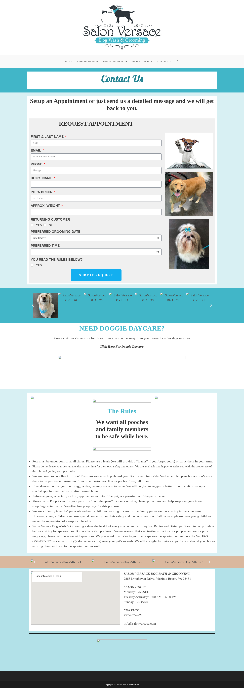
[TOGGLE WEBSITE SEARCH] (177, 61)
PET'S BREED (42, 192)
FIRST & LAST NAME (48, 136)
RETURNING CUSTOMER (50, 219)
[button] (33, 305)
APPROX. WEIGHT (46, 205)
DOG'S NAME (42, 178)
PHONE (37, 164)
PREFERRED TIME (45, 245)
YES (39, 225)
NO (51, 225)
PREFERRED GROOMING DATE (55, 231)
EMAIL (36, 150)
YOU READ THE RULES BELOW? (57, 259)
